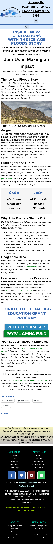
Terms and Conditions (26, 510)
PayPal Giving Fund (23, 291)
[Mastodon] (22, 475)
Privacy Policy (39, 507)
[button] (36, 21)
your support (6, 179)
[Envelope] (41, 475)
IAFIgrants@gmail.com (37, 371)
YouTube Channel (26, 486)
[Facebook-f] (12, 475)
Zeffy (8, 291)
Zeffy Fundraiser (19, 380)
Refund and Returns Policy (18, 507)
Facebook (23, 483)
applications (32, 267)
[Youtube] (31, 475)
